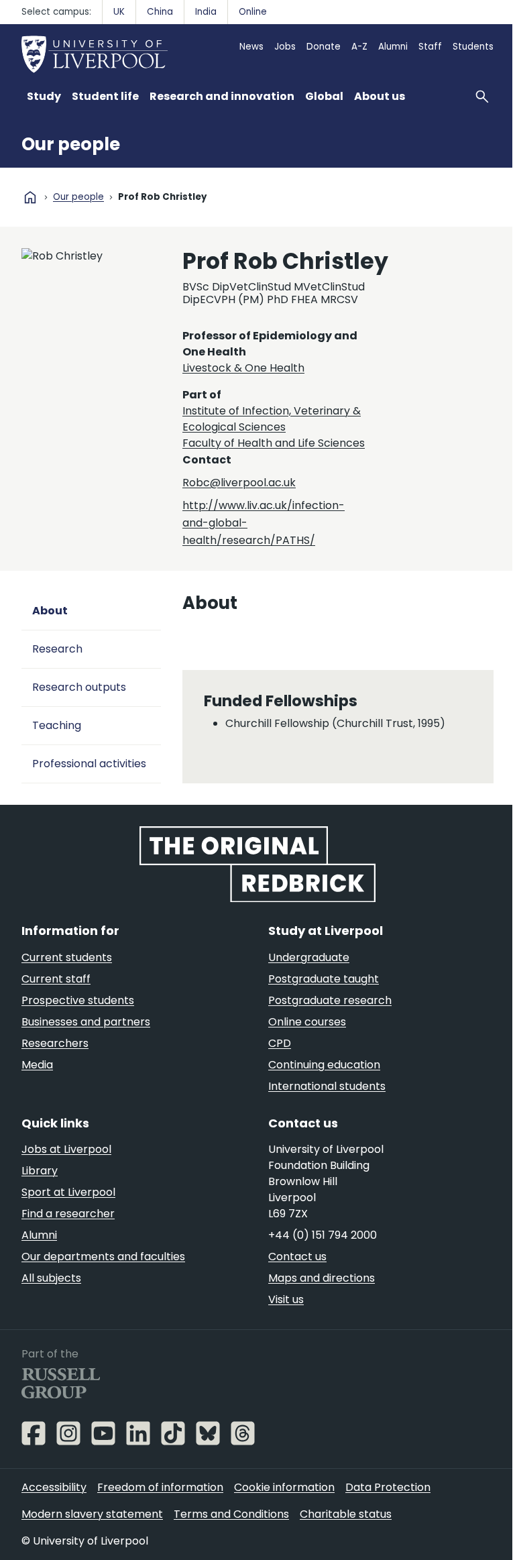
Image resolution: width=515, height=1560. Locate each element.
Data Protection (388, 1487)
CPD (279, 1043)
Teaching (56, 725)
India (206, 11)
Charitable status (346, 1514)
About (50, 610)
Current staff (56, 979)
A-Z (359, 46)
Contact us (297, 1256)
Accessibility (54, 1487)
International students (327, 1086)
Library (39, 1170)
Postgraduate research (330, 1000)
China (160, 11)
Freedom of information (160, 1487)
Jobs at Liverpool (66, 1149)
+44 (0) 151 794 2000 (322, 1235)
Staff (430, 46)
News (251, 46)
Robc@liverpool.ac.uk (239, 482)
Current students (66, 957)
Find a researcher (68, 1213)
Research (57, 649)
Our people (70, 144)
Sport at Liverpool (68, 1192)
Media (37, 1064)
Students (473, 46)
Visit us (286, 1299)
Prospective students (77, 1000)
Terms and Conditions (231, 1514)
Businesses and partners (85, 1021)
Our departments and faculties (103, 1256)
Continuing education (324, 1064)
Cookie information (284, 1487)
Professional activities (89, 763)
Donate (323, 46)
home (30, 197)
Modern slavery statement (92, 1514)
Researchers (55, 1043)
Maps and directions (321, 1278)
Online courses (307, 1021)
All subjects (51, 1278)
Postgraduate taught (323, 979)
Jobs (285, 46)
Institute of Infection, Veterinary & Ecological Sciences (271, 419)
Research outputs (79, 687)
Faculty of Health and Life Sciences (273, 443)
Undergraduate (308, 957)
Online (253, 11)
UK (119, 11)
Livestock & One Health (243, 368)
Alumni (393, 46)
